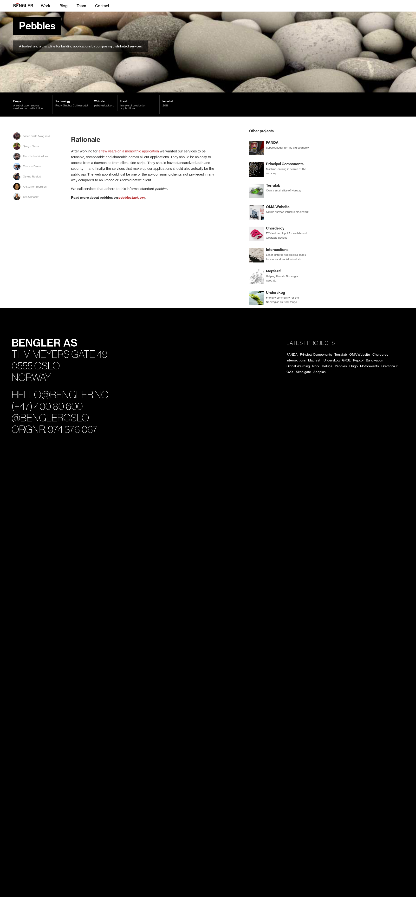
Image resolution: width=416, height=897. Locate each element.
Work (45, 5)
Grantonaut (389, 366)
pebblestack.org (104, 105)
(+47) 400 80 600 (47, 406)
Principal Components (316, 354)
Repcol (358, 360)
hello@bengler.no (60, 394)
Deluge (327, 366)
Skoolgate (303, 372)
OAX (289, 372)
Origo (353, 366)
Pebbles (37, 26)
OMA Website (359, 354)
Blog (63, 5)
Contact (102, 5)
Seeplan (319, 372)
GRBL (346, 360)
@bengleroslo (50, 418)
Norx (315, 366)
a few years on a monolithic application (128, 151)
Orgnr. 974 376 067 (55, 429)
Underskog (332, 360)
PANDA (292, 354)
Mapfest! (314, 360)
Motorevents (369, 366)
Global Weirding (298, 366)
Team (81, 5)
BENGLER (27, 6)
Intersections (296, 360)
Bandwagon (374, 360)
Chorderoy (380, 354)
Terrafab (340, 354)
